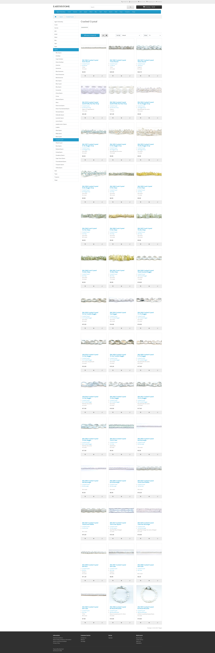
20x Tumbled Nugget (87, 402)
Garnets (75, 12)
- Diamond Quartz (59, 99)
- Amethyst (57, 56)
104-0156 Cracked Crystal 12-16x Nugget (90, 355)
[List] (103, 35)
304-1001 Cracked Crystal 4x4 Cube (118, 565)
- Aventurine (58, 68)
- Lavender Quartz (59, 118)
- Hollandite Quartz (59, 115)
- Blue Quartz (58, 87)
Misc (96, 12)
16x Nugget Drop (86, 149)
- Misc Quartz (58, 52)
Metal (91, 12)
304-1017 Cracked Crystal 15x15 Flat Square (118, 523)
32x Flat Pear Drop (86, 107)
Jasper (85, 12)
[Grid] (106, 35)
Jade (81, 12)
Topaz (121, 12)
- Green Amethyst (59, 62)
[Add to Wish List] (93, 76)
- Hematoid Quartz (59, 111)
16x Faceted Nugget (142, 276)
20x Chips (140, 233)
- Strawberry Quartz (59, 155)
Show (145, 35)
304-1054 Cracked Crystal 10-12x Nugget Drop (146, 103)
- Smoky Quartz (58, 152)
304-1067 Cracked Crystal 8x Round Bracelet (146, 607)
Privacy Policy (56, 643)
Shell (116, 12)
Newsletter (139, 643)
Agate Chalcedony (61, 12)
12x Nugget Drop (142, 107)
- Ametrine (57, 65)
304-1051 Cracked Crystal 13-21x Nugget (146, 397)
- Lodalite (57, 127)
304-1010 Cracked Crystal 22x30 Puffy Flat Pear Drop (90, 103)
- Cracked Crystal (59, 139)
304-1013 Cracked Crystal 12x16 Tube (118, 439)
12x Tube (112, 444)
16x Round (140, 65)
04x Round (84, 65)
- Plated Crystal (58, 143)
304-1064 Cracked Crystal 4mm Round (90, 60)
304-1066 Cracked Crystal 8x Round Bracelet (118, 607)
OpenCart (61, 649)
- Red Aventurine (59, 77)
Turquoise (127, 12)
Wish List (138, 641)
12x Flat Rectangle (142, 528)
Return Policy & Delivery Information (62, 639)
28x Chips (112, 276)
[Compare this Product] (102, 76)
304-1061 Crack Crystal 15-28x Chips (117, 271)
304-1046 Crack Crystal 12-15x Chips (89, 229)
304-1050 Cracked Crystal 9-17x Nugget (146, 355)
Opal (101, 12)
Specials (110, 638)
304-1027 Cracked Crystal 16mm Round (146, 60)
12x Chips (112, 191)
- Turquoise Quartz (59, 164)
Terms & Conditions (58, 638)
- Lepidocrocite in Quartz (61, 124)
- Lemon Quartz (58, 121)
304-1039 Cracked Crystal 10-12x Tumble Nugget (90, 313)
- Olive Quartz (58, 130)
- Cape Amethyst (59, 59)
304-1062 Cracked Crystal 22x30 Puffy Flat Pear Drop (118, 103)
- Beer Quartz (58, 80)
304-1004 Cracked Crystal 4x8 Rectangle (90, 481)
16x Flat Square (113, 528)
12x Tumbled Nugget (87, 318)
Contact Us (125, 1)
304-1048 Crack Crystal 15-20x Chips (89, 271)
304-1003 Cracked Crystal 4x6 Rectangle (146, 439)
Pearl (105, 12)
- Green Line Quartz (59, 105)
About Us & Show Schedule (60, 641)
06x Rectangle (113, 486)
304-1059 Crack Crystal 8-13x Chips (145, 187)
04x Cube (112, 570)
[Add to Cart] (85, 76)
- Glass (56, 102)
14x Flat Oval (141, 486)
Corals (69, 12)
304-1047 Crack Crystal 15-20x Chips (145, 229)
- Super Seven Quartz (60, 158)
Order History (139, 639)
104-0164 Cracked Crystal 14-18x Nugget (90, 397)
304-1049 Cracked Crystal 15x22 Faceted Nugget (146, 271)
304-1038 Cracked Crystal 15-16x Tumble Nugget (118, 355)
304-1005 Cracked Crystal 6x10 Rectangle (118, 481)
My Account (139, 638)
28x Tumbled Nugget (87, 444)
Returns (83, 639)
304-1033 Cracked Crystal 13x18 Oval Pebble (146, 481)
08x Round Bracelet (114, 612)
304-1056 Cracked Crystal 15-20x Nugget (90, 439)
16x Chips (84, 233)
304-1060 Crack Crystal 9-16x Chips (117, 229)
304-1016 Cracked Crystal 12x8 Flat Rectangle (146, 523)
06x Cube (84, 612)
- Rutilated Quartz (59, 149)
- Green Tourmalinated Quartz (62, 108)
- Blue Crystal (58, 84)
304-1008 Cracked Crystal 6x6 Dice (90, 565)
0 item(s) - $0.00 (150, 7)
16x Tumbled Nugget (142, 318)
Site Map (83, 641)
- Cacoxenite (58, 90)
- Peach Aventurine (59, 74)
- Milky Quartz (58, 133)
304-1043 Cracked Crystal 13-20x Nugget (118, 397)
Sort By (118, 35)
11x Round (112, 65)
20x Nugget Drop (114, 149)
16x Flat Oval (85, 528)
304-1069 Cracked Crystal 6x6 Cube (90, 607)
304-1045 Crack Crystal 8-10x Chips (117, 187)
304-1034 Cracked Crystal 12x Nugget (118, 313)
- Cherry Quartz (58, 93)
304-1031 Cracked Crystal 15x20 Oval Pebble (90, 523)
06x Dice (84, 570)
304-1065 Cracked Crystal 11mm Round (118, 60)
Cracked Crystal (70, 17)
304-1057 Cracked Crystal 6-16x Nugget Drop (90, 145)
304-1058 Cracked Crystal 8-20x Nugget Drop (90, 187)
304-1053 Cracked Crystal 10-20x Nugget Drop (146, 145)
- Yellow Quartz (58, 167)
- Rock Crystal (58, 136)
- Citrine (57, 96)
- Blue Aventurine (59, 71)
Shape (133, 12)
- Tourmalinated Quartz (60, 161)
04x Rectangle (141, 444)
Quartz (110, 12)
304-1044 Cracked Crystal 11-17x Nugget (146, 313)
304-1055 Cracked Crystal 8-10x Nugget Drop (118, 145)
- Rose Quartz (58, 146)
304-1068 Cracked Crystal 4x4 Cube (146, 565)
